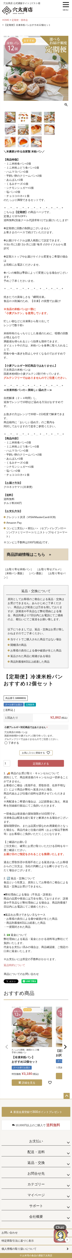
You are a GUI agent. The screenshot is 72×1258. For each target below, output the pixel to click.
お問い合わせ (10, 1232)
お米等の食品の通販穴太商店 (37, 1255)
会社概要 (36, 1217)
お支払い (36, 1141)
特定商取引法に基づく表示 (18, 1240)
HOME (5, 20)
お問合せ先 (36, 1173)
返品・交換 (36, 1163)
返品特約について (14, 965)
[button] (7, 1047)
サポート (36, 1206)
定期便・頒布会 (20, 20)
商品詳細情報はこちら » (29, 554)
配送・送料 (36, 1152)
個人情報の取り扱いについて (19, 1248)
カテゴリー (36, 1184)
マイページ (36, 1195)
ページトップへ (67, 1096)
